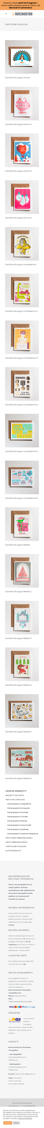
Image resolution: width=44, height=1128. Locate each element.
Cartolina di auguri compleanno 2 (21, 311)
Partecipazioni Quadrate (18, 829)
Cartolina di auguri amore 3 (18, 171)
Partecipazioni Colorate (17, 817)
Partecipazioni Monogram (18, 808)
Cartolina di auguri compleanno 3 (21, 358)
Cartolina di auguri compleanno (20, 264)
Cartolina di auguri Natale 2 (18, 591)
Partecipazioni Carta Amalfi (19, 825)
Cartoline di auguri (16, 846)
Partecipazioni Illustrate (17, 812)
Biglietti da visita (15, 795)
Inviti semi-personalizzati (19, 838)
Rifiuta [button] (16, 1123)
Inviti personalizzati (17, 842)
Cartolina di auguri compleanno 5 (21, 451)
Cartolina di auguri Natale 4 (18, 685)
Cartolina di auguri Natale (17, 545)
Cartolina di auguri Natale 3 (18, 638)
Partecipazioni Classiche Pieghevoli (22, 834)
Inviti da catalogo (15, 800)
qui (24, 964)
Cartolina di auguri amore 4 (18, 218)
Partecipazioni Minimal (17, 821)
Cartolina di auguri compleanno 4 (21, 405)
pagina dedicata (25, 1118)
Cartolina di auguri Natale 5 (18, 732)
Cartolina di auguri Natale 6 (18, 778)
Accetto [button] (8, 1123)
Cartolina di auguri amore (17, 77)
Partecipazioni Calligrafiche (19, 804)
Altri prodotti (13, 851)
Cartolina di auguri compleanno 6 (21, 498)
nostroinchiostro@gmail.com (24, 1074)
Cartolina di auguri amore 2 (18, 124)
